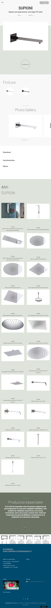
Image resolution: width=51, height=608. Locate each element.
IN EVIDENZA (8, 549)
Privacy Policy (20, 603)
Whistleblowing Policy (35, 603)
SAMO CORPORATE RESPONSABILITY (17, 551)
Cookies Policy (27, 603)
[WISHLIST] (48, 605)
